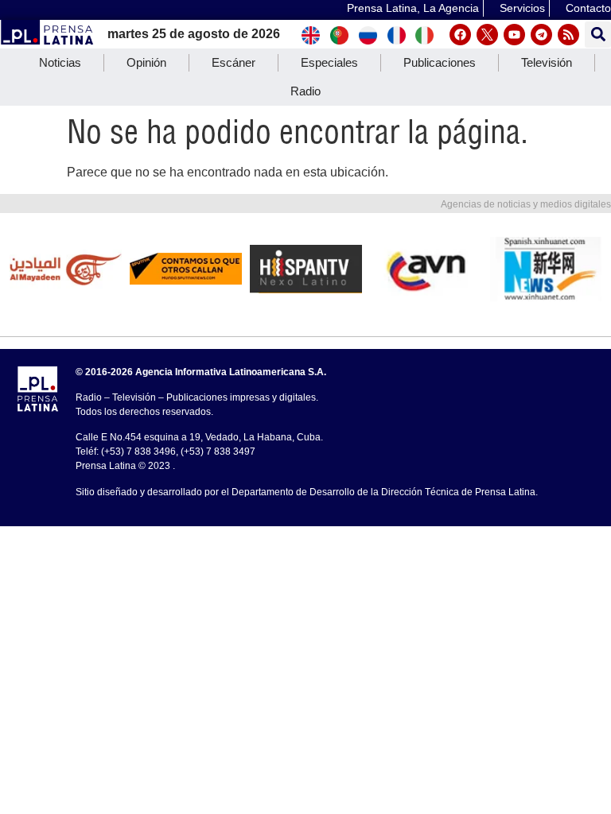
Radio (305, 91)
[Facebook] (460, 34)
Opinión (146, 62)
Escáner (233, 62)
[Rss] (568, 34)
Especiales (329, 62)
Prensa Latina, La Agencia (413, 8)
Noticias (60, 62)
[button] (598, 34)
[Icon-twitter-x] (487, 34)
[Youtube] (514, 34)
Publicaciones (439, 62)
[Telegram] (541, 34)
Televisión (546, 62)
